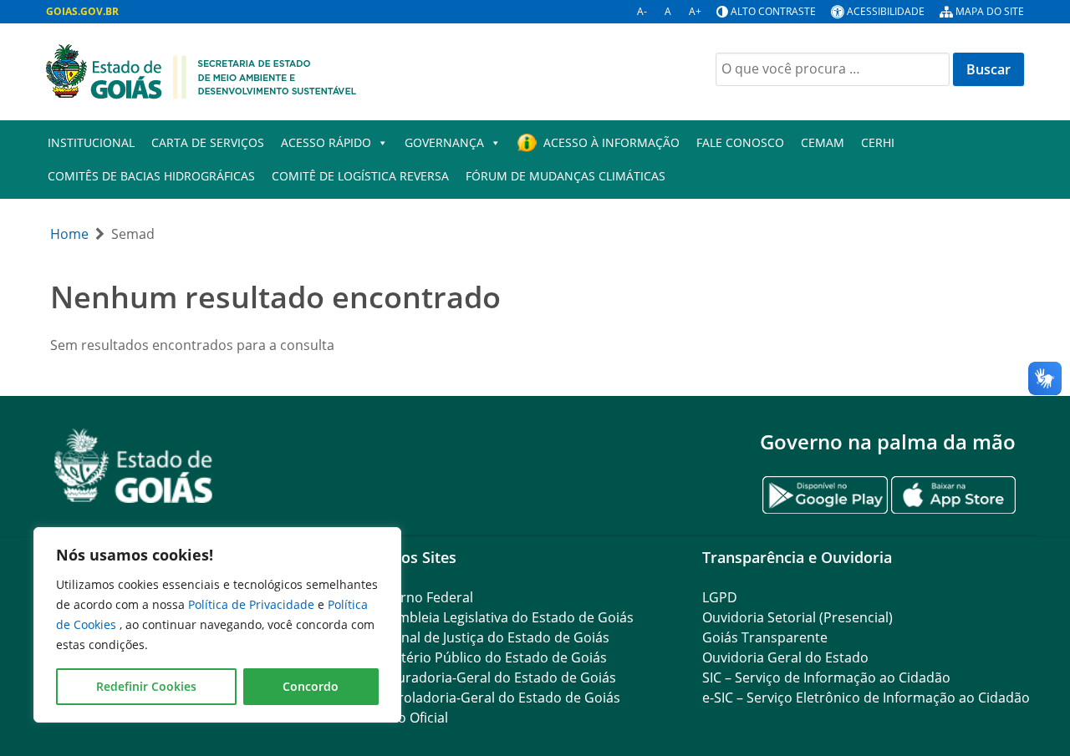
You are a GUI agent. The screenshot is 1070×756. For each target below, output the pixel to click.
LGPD (719, 597)
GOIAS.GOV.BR (82, 11)
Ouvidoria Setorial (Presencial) (797, 617)
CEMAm (822, 142)
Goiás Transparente (765, 637)
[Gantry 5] (133, 466)
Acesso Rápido (326, 142)
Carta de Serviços (207, 142)
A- (642, 11)
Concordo (311, 686)
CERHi (877, 142)
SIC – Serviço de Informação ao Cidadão (826, 677)
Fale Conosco (740, 142)
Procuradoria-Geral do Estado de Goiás (492, 677)
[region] (217, 625)
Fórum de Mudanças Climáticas (565, 176)
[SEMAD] (201, 70)
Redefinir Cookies (146, 686)
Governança (444, 142)
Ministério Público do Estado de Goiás (487, 657)
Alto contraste (773, 11)
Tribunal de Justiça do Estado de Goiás (488, 637)
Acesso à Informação (611, 142)
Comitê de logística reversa (360, 176)
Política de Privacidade (253, 604)
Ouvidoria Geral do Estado (785, 657)
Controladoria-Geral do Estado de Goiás (494, 697)
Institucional (91, 142)
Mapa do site (989, 11)
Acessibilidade (886, 11)
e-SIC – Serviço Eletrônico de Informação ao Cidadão (866, 697)
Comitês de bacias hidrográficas (151, 176)
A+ (695, 11)
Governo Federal (420, 597)
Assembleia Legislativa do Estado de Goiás (501, 617)
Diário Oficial (408, 717)
